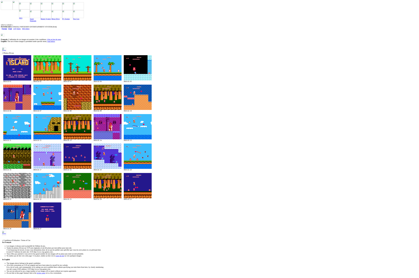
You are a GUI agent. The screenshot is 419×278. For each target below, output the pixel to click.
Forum (4, 29)
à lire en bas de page (54, 39)
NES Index (25, 29)
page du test (60, 256)
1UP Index (17, 29)
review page (41, 273)
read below (51, 41)
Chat (10, 29)
